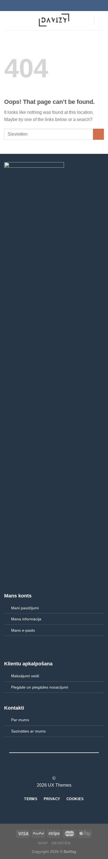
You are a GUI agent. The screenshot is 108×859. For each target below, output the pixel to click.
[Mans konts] (87, 21)
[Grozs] (101, 21)
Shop (43, 843)
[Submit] (98, 134)
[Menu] (7, 20)
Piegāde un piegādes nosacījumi (39, 687)
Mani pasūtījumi (25, 608)
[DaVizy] (54, 20)
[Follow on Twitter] (57, 768)
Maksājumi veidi (25, 676)
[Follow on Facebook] (44, 768)
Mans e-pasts (23, 630)
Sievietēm (61, 843)
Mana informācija (26, 619)
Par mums (20, 720)
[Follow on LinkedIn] (64, 768)
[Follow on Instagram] (50, 768)
